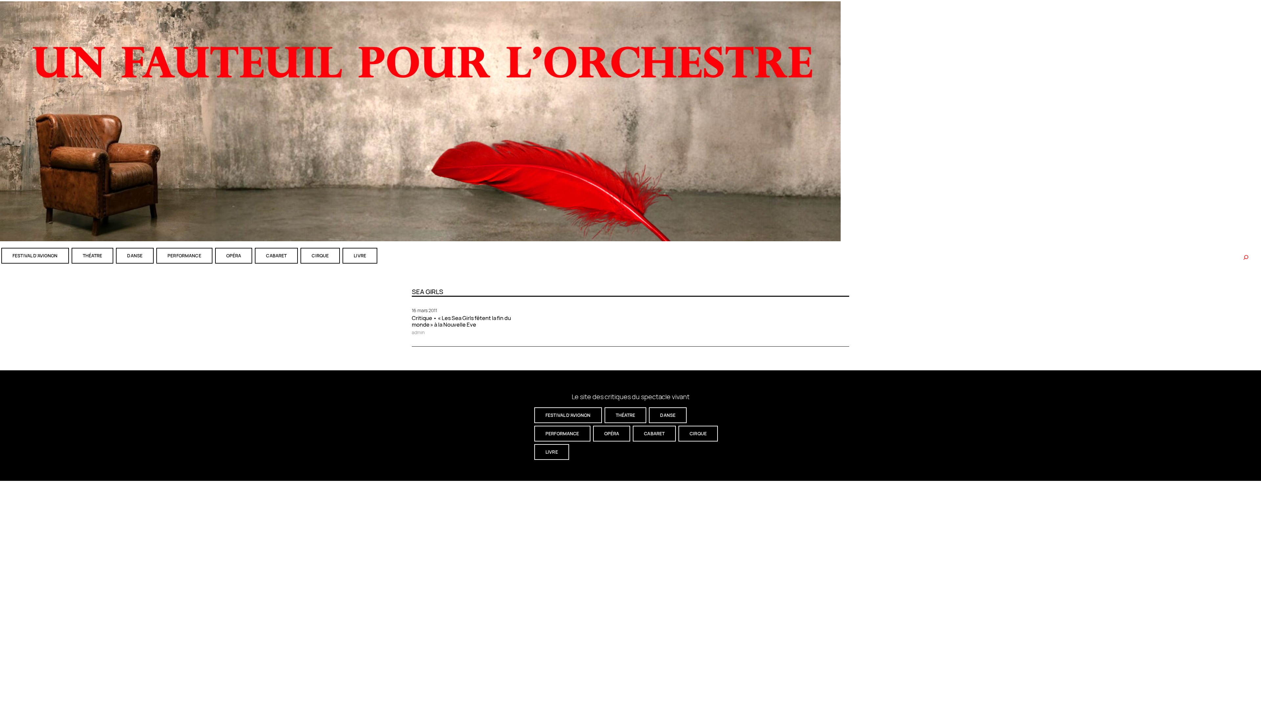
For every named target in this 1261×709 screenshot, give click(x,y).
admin (418, 332)
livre (360, 255)
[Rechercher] (1246, 257)
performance (184, 255)
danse (135, 255)
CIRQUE (320, 255)
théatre (92, 255)
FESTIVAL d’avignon (35, 255)
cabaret (276, 255)
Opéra (233, 255)
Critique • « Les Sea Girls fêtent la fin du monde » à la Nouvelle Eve (461, 321)
